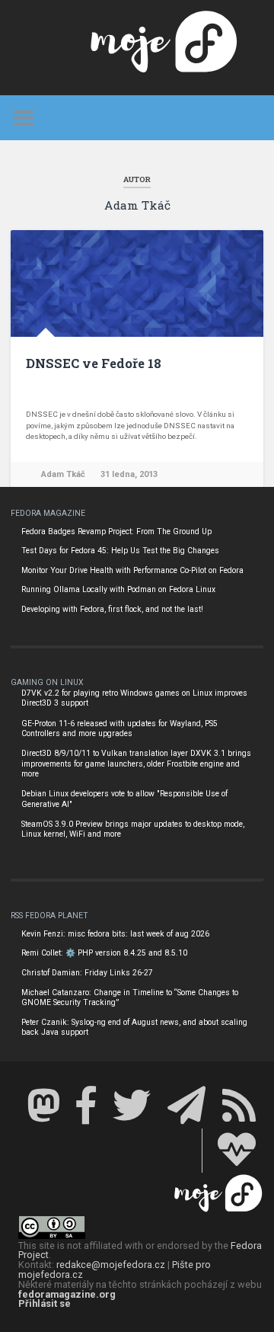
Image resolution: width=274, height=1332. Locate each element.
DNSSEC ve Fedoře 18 (93, 363)
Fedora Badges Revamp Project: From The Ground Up (116, 531)
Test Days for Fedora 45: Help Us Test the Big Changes (120, 551)
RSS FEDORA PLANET (49, 916)
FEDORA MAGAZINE (48, 513)
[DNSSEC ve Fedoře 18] (137, 283)
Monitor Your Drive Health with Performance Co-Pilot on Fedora (132, 570)
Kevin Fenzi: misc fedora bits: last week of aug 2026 (115, 934)
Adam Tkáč (63, 474)
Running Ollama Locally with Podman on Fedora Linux (118, 589)
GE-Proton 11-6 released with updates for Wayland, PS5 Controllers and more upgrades (119, 729)
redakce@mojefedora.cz (110, 1264)
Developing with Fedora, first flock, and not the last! (112, 609)
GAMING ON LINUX (47, 682)
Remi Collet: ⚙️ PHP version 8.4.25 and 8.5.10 (104, 953)
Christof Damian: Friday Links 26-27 (87, 973)
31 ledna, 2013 (129, 474)
